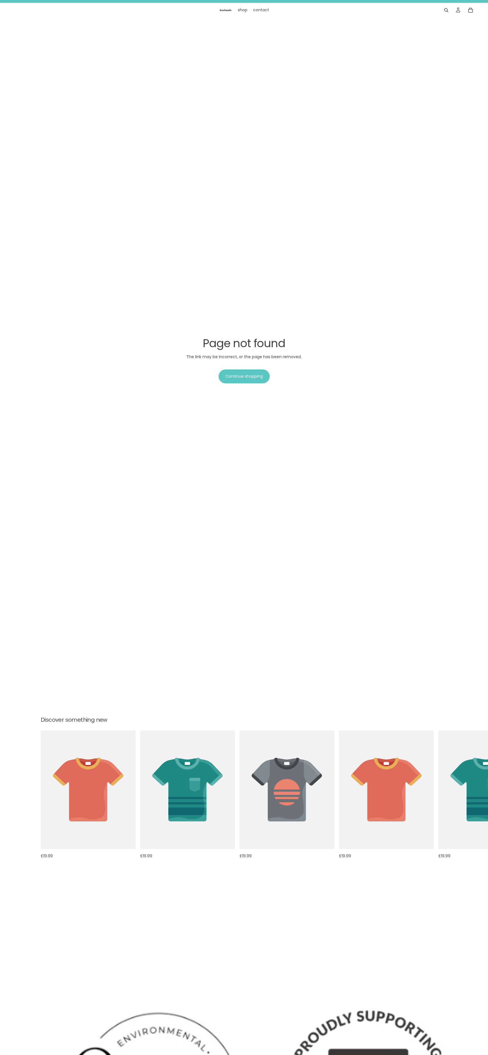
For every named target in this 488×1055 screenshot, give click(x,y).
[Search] (446, 10)
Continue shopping (244, 376)
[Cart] (470, 10)
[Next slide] (441, 794)
